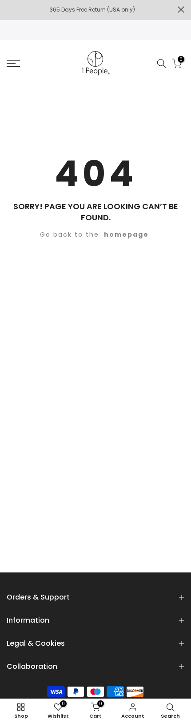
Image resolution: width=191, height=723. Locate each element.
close (181, 9)
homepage (126, 234)
